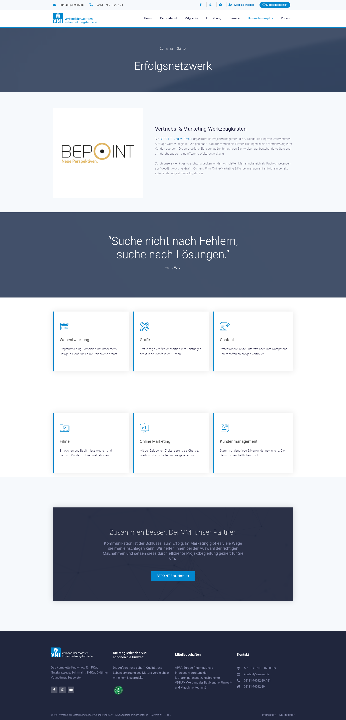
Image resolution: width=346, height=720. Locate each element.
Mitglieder (191, 18)
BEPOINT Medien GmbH (176, 139)
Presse (285, 18)
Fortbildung (213, 18)
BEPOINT (168, 715)
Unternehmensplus (260, 18)
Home (148, 18)
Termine (234, 18)
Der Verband (168, 18)
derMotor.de (141, 715)
